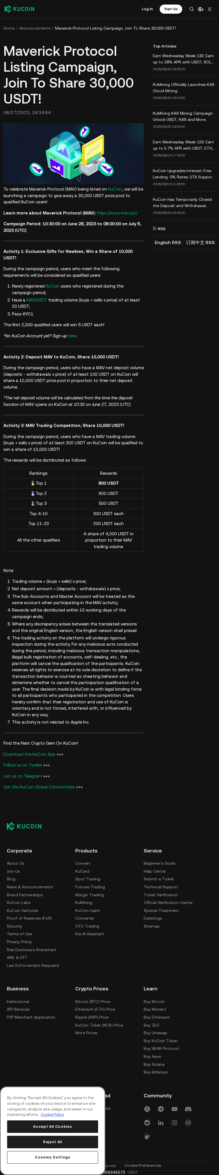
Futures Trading (90, 886)
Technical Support (24, 1024)
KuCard (82, 870)
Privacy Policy (19, 941)
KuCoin (115, 188)
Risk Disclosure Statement (31, 949)
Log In (145, 9)
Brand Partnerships (24, 894)
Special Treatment (24, 1048)
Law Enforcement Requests (33, 964)
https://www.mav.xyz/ (117, 212)
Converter (84, 917)
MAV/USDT (37, 299)
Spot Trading (87, 878)
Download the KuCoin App (29, 753)
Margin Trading (89, 894)
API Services (86, 1008)
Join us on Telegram (22, 775)
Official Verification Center (31, 1040)
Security (14, 925)
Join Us (13, 870)
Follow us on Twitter (22, 764)
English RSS (166, 242)
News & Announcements (30, 886)
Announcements (34, 28)
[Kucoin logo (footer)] (27, 825)
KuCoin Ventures (22, 909)
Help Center (18, 1008)
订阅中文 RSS (198, 242)
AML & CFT (17, 957)
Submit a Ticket (22, 1016)
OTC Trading (87, 925)
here (72, 335)
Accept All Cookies (52, 1126)
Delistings (16, 1055)
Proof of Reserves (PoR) (29, 917)
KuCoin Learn (87, 909)
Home (9, 28)
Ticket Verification (24, 1032)
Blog (11, 878)
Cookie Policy (52, 1114)
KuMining (83, 901)
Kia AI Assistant (89, 933)
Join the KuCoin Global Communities (39, 786)
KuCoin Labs (18, 901)
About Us (15, 862)
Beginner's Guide (22, 1000)
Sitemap (15, 1063)
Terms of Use (19, 933)
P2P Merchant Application (99, 1016)
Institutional (86, 1000)
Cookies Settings (52, 1157)
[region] (52, 1131)
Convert (82, 862)
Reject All (52, 1142)
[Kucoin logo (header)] (19, 8)
